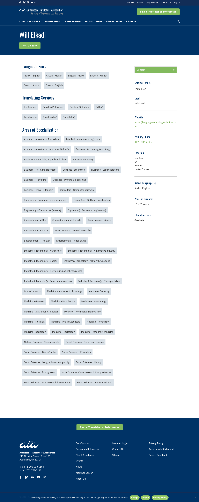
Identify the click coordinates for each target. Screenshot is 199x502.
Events (89, 21)
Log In (177, 2)
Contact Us (166, 2)
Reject (145, 497)
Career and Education (87, 449)
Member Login (119, 443)
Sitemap (116, 455)
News (99, 21)
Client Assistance (29, 21)
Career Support (72, 21)
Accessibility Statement (161, 449)
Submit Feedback (158, 455)
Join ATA (130, 2)
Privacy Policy (156, 443)
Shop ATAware (152, 2)
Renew (140, 2)
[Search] (178, 21)
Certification (52, 21)
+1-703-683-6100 (34, 466)
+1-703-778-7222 (32, 470)
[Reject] (195, 497)
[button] (158, 11)
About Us (131, 21)
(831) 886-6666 (143, 142)
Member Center (114, 21)
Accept (134, 497)
